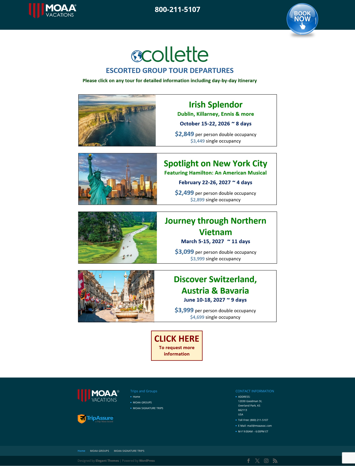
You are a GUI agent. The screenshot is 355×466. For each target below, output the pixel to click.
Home (136, 396)
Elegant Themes (107, 461)
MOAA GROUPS (142, 402)
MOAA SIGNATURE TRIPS (148, 408)
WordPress (147, 461)
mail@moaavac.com (259, 425)
